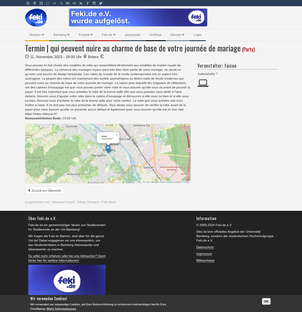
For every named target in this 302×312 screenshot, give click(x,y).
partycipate (132, 34)
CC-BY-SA (185, 182)
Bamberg (60, 34)
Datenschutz (205, 247)
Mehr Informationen (61, 308)
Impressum (204, 253)
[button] (108, 149)
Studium (35, 34)
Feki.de (107, 34)
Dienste (175, 34)
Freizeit (84, 34)
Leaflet (147, 182)
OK (266, 301)
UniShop (155, 34)
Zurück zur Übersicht (46, 190)
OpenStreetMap (166, 182)
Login (197, 34)
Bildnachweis (205, 260)
